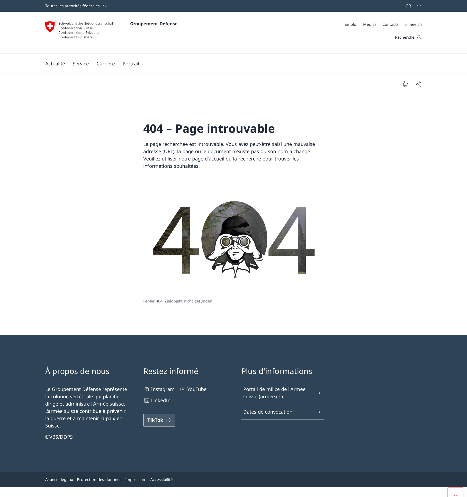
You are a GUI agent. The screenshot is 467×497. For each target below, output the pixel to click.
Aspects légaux (59, 479)
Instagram (163, 389)
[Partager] (418, 83)
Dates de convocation (267, 411)
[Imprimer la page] (405, 83)
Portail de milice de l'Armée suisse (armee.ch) (274, 393)
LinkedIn (161, 400)
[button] (55, 63)
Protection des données (99, 479)
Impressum (135, 479)
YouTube (197, 389)
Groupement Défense (154, 24)
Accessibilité (161, 479)
